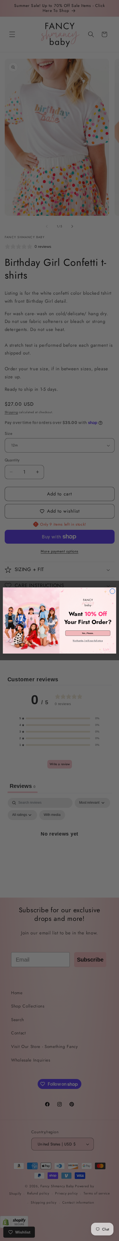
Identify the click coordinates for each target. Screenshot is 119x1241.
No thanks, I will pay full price (88, 640)
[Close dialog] (112, 591)
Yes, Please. (88, 633)
